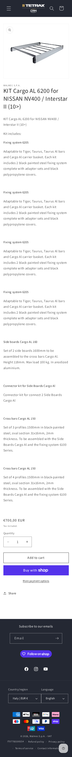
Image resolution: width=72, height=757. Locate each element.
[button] (9, 8)
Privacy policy (57, 741)
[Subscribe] (57, 638)
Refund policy (36, 741)
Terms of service (24, 748)
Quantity (9, 533)
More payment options (36, 581)
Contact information (49, 748)
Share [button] (12, 593)
